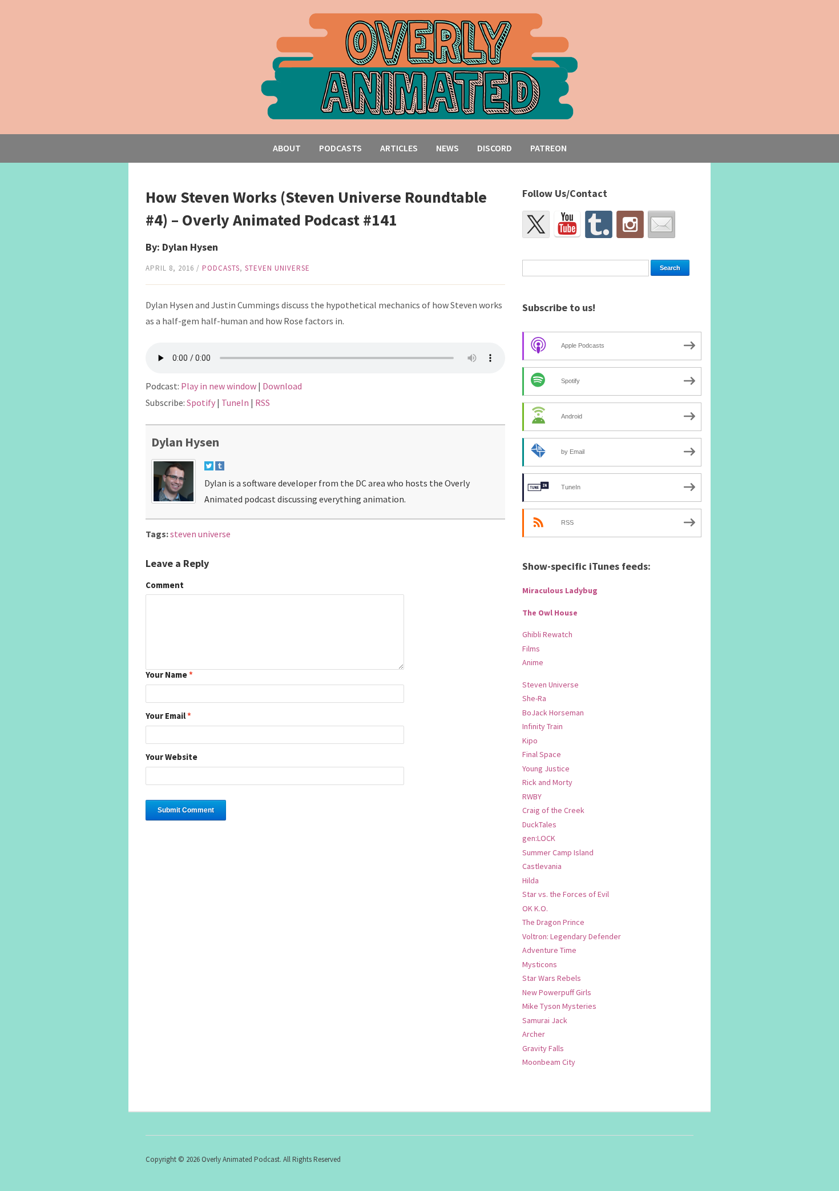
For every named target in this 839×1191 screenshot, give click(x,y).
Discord (494, 148)
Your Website (171, 757)
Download (282, 386)
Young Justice (546, 768)
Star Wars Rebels (551, 978)
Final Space (541, 754)
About (287, 148)
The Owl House (550, 612)
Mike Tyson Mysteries (559, 1006)
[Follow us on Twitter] (536, 224)
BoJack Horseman (553, 712)
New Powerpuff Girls (556, 992)
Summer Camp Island (558, 852)
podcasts (221, 268)
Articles (399, 148)
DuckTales (539, 824)
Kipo (530, 740)
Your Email (168, 716)
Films (531, 648)
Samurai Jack (544, 1020)
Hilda (530, 880)
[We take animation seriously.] (419, 65)
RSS (262, 402)
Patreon (548, 148)
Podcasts (340, 148)
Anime (532, 662)
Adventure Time (549, 950)
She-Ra (534, 698)
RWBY (532, 796)
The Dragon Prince (553, 922)
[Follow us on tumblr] (598, 224)
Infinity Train (542, 726)
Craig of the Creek (553, 810)
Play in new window (218, 386)
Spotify (201, 402)
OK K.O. (535, 908)
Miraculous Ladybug (560, 590)
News (447, 148)
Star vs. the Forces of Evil (565, 894)
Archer (533, 1034)
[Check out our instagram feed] (630, 224)
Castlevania (542, 866)
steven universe (200, 534)
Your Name (169, 675)
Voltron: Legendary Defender (571, 936)
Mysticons (539, 964)
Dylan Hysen (185, 442)
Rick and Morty (547, 782)
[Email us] (661, 224)
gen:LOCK (538, 838)
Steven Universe (277, 268)
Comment (165, 585)
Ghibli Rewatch (547, 634)
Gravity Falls (543, 1048)
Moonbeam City (548, 1062)
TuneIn (235, 402)
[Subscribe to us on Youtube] (567, 224)
